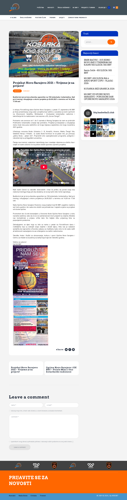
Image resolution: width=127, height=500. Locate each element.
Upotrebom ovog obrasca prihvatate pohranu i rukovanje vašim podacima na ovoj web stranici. (42, 441)
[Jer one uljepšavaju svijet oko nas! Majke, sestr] (87, 134)
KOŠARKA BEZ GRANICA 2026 (99, 89)
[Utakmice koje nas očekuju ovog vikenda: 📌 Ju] (106, 128)
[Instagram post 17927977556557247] (112, 128)
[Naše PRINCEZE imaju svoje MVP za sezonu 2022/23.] (87, 121)
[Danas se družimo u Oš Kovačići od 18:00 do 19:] (112, 121)
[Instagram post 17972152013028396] (106, 134)
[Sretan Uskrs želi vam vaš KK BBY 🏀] (93, 128)
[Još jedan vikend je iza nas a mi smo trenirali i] (112, 134)
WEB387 (115, 496)
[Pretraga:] (99, 42)
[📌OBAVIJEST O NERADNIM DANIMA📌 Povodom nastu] (99, 121)
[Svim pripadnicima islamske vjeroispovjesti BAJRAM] (106, 121)
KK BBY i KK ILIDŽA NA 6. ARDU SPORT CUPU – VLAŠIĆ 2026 (98, 80)
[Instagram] (117, 7)
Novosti (17, 91)
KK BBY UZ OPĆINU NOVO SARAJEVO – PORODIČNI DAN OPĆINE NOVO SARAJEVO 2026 (99, 96)
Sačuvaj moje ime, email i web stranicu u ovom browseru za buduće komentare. (36, 411)
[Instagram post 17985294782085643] (93, 121)
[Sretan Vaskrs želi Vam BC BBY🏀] (87, 128)
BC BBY (99, 496)
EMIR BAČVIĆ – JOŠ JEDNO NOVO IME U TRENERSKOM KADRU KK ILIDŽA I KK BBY (98, 62)
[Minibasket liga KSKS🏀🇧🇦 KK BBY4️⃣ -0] (93, 134)
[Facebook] (114, 7)
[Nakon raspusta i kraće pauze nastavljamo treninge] (99, 134)
